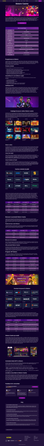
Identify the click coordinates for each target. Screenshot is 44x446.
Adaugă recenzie (35, 386)
